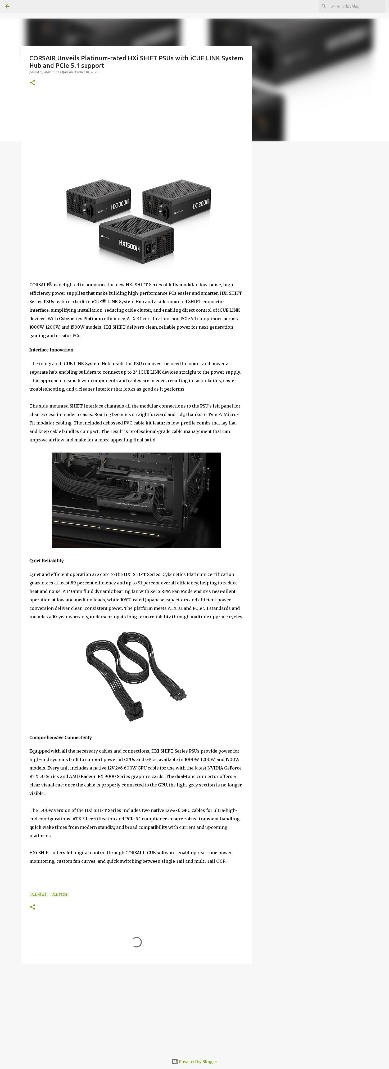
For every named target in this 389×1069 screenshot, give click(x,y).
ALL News (38, 894)
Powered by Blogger (197, 1061)
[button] (32, 83)
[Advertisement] (136, 134)
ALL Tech (59, 894)
